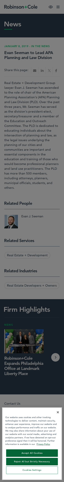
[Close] (58, 412)
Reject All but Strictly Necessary (32, 461)
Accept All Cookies (32, 453)
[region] (32, 443)
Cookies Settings (32, 470)
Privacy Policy (43, 444)
